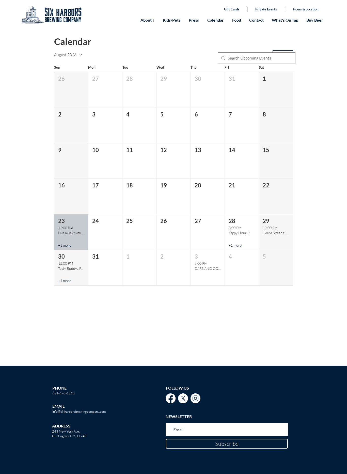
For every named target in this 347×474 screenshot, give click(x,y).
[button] (71, 90)
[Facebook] (171, 398)
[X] (183, 398)
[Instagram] (195, 398)
